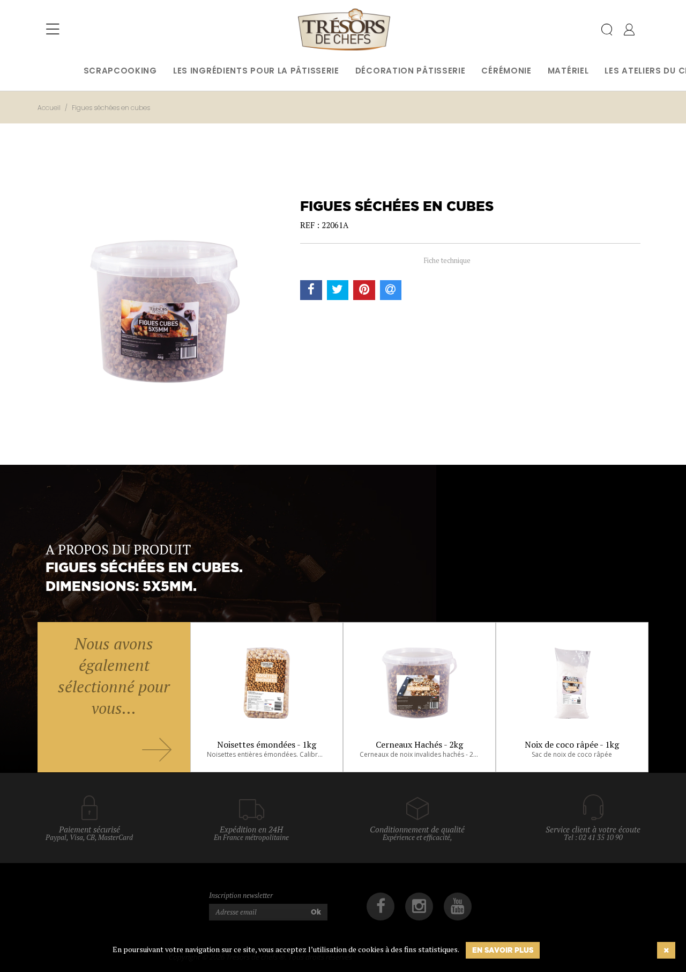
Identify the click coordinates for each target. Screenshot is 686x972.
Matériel (568, 70)
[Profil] (629, 31)
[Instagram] (419, 906)
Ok (316, 912)
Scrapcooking (120, 70)
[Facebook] (380, 906)
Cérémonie (506, 70)
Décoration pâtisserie (410, 70)
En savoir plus (502, 950)
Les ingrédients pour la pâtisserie (256, 70)
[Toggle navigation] (53, 29)
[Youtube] (458, 906)
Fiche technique (447, 260)
